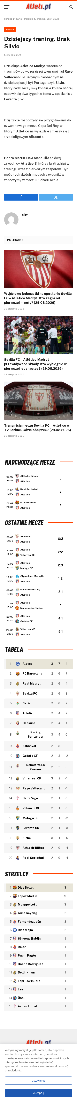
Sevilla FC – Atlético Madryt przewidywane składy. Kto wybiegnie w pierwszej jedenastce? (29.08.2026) (35, 364)
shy (25, 214)
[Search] (71, 7)
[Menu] (6, 7)
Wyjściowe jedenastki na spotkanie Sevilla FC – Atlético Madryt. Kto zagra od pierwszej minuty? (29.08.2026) (38, 298)
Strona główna (13, 18)
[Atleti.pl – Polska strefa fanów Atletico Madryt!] (38, 7)
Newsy (10, 29)
